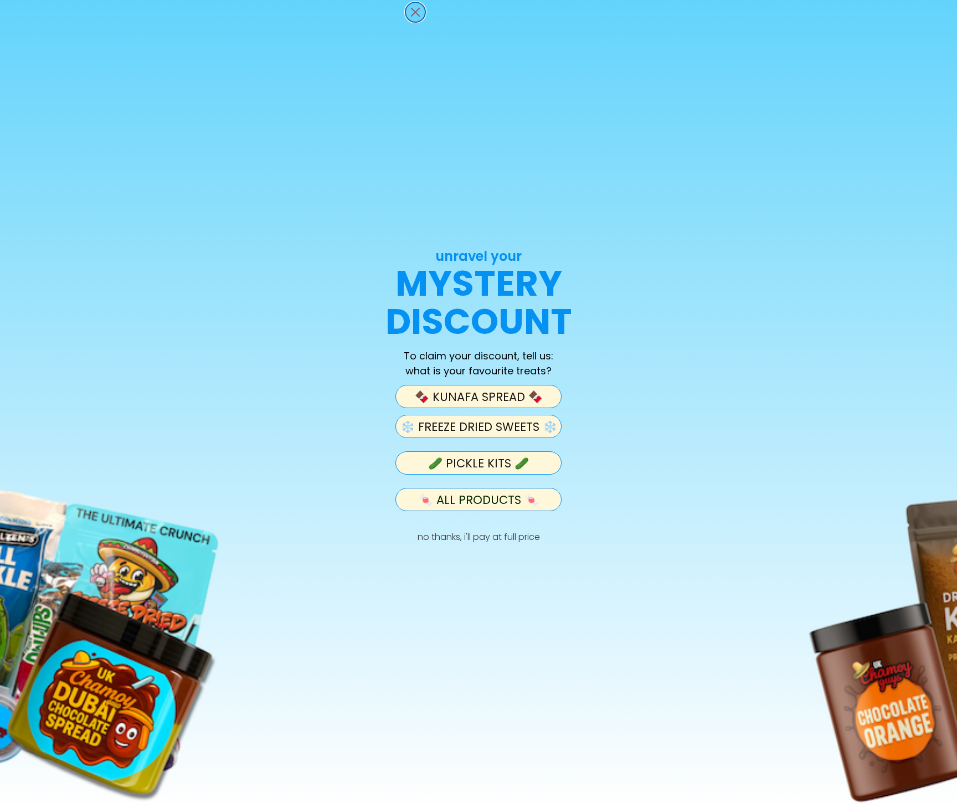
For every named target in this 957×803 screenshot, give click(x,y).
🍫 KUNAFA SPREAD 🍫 (479, 397)
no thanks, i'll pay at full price (479, 537)
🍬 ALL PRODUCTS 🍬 (479, 500)
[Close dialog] (415, 12)
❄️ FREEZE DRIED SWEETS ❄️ (478, 427)
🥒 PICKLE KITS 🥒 (478, 463)
